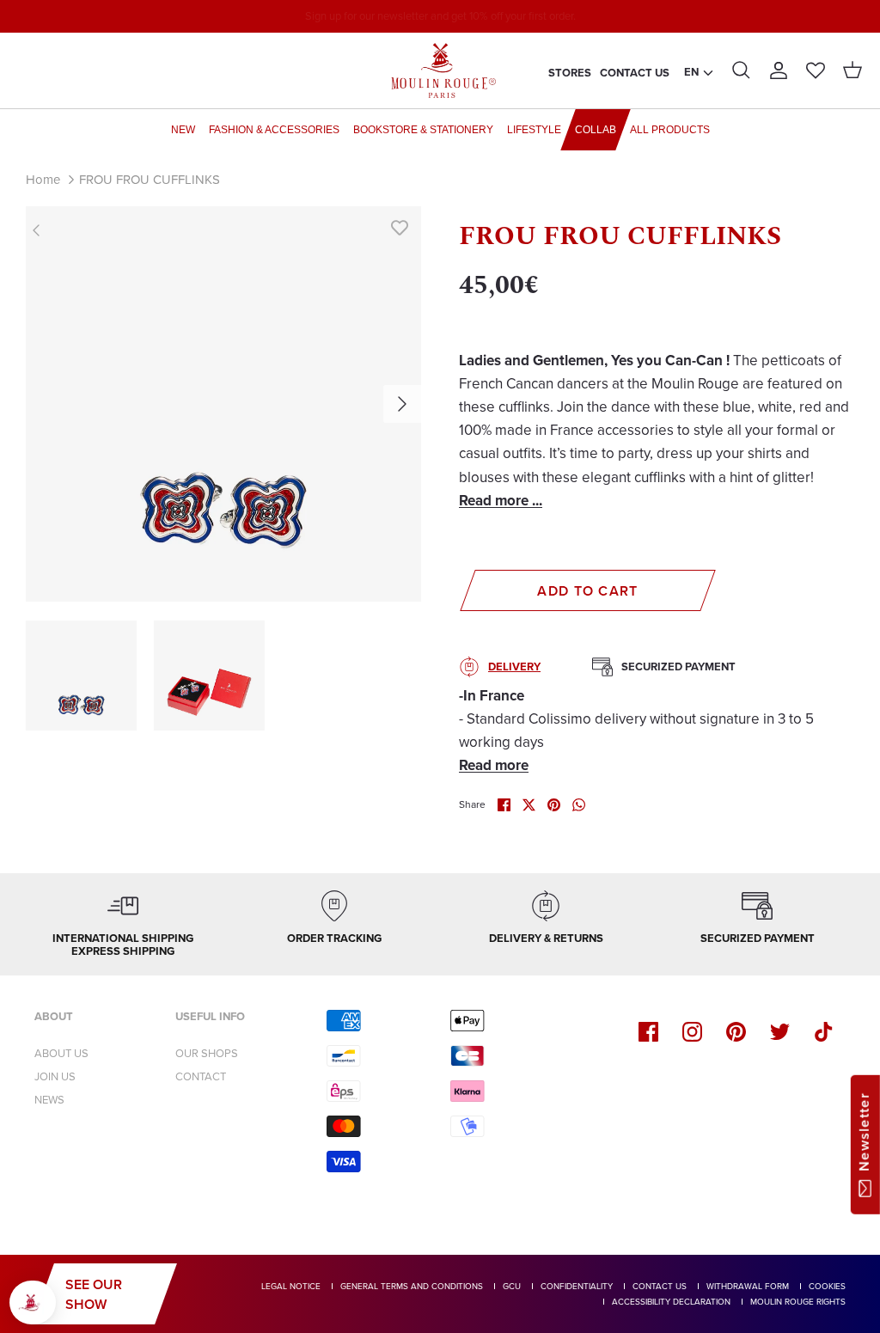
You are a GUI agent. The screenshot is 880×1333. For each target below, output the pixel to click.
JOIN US (55, 1076)
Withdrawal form (747, 1286)
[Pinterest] (736, 1032)
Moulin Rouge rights (798, 1301)
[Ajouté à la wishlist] (399, 228)
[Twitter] (780, 1032)
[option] (223, 404)
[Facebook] (648, 1032)
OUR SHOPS (206, 1053)
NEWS (49, 1099)
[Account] (778, 70)
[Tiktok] (824, 1032)
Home (43, 179)
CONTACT (200, 1076)
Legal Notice (291, 1286)
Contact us (634, 72)
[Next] (402, 404)
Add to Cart (587, 591)
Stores (569, 72)
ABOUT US (61, 1053)
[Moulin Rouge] (440, 70)
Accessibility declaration (671, 1301)
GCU (512, 1286)
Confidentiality (577, 1286)
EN (691, 72)
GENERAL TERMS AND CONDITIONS (411, 1286)
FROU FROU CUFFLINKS (149, 179)
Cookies (827, 1286)
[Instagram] (692, 1032)
